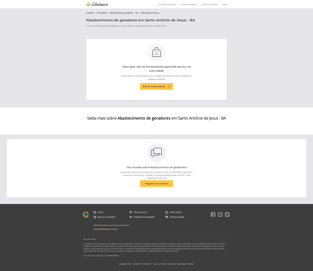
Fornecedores (102, 13)
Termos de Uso (113, 255)
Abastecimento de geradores (121, 13)
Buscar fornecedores (154, 86)
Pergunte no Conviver (156, 183)
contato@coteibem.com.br (105, 229)
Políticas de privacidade (144, 217)
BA (137, 13)
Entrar (100, 212)
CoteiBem (90, 13)
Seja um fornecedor (107, 217)
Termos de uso (140, 212)
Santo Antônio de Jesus (150, 13)
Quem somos (175, 212)
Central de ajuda (176, 217)
